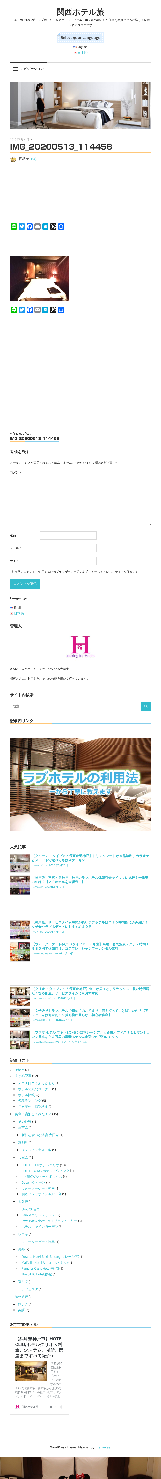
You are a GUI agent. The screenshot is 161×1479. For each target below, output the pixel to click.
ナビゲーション (32, 68)
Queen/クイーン (33, 1182)
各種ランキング (29, 1100)
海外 (21, 1249)
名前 (14, 535)
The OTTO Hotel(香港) (36, 1274)
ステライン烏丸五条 (36, 1149)
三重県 (23, 1127)
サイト (14, 560)
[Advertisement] (80, 192)
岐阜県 (23, 1234)
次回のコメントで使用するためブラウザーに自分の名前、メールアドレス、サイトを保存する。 (78, 571)
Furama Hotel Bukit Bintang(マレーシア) (50, 1256)
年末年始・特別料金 (33, 1106)
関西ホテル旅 (80, 12)
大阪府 (23, 1201)
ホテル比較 (26, 1095)
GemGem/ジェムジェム (38, 1215)
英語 (21, 1310)
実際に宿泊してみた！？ (33, 1114)
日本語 (83, 52)
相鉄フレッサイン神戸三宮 (41, 1194)
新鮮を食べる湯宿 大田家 (40, 1135)
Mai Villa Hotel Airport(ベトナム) (44, 1262)
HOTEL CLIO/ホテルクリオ (40, 1165)
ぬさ (33, 158)
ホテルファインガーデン (39, 1226)
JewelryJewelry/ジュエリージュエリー (49, 1220)
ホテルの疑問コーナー (34, 1089)
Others (19, 1069)
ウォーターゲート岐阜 (38, 1241)
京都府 (23, 1142)
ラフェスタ (29, 1289)
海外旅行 (21, 1296)
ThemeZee (102, 1447)
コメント (16, 472)
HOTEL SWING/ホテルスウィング (45, 1170)
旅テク (23, 1304)
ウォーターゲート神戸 (38, 1188)
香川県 (23, 1281)
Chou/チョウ (30, 1209)
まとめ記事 (23, 1075)
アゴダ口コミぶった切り (36, 1083)
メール (15, 548)
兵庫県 (23, 1157)
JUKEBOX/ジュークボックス (41, 1176)
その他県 (24, 1121)
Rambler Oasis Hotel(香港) (40, 1268)
